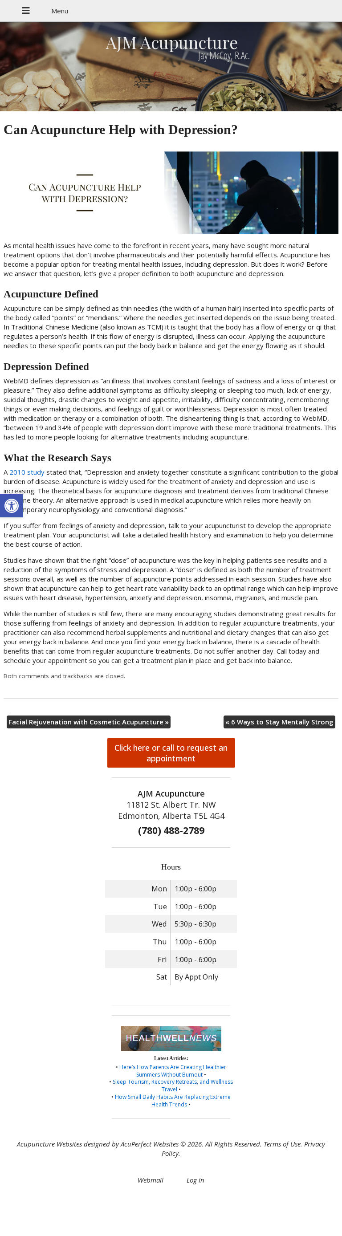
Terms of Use (282, 1143)
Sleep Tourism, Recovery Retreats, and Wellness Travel (173, 1085)
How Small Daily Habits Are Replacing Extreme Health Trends (173, 1100)
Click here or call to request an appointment (171, 753)
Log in (195, 1179)
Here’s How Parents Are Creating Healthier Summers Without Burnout (172, 1070)
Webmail (150, 1179)
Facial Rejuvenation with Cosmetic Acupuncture (88, 721)
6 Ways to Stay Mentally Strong (279, 721)
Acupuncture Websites (49, 1143)
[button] (11, 505)
